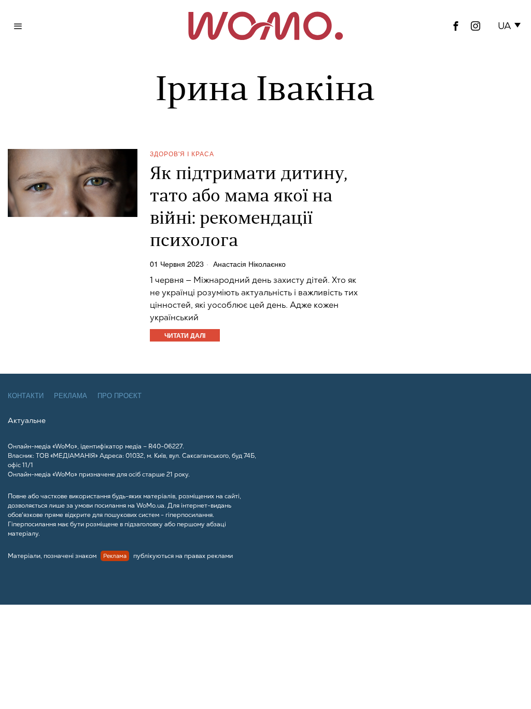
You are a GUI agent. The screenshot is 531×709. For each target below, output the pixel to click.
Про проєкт (119, 396)
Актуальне (27, 420)
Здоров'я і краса (182, 153)
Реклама (70, 396)
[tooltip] (456, 26)
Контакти (26, 396)
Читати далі (184, 335)
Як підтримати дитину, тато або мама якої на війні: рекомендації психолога (248, 208)
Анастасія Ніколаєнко (249, 263)
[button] (511, 26)
